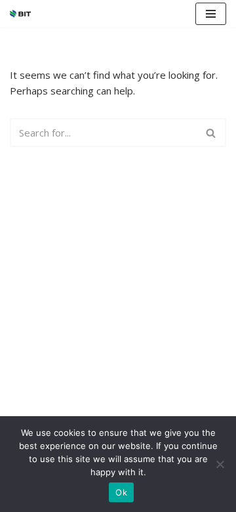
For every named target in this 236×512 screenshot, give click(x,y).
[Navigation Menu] (210, 14)
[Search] (211, 132)
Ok (121, 492)
